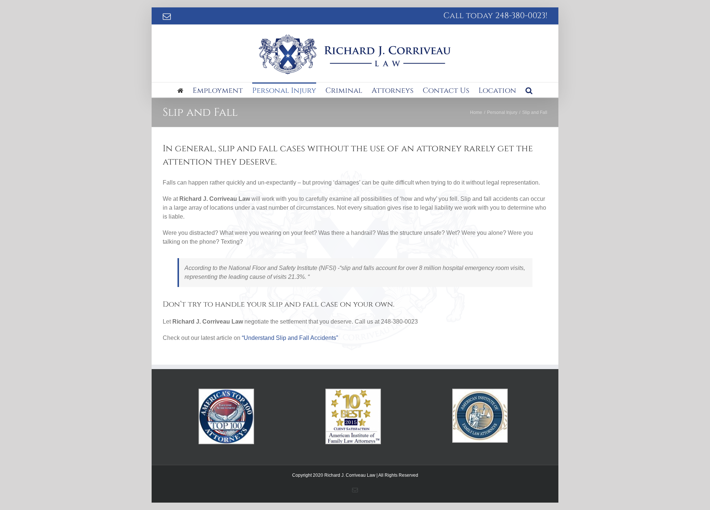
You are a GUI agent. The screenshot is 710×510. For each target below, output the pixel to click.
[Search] (528, 89)
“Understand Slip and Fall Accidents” (290, 338)
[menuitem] (185, 89)
